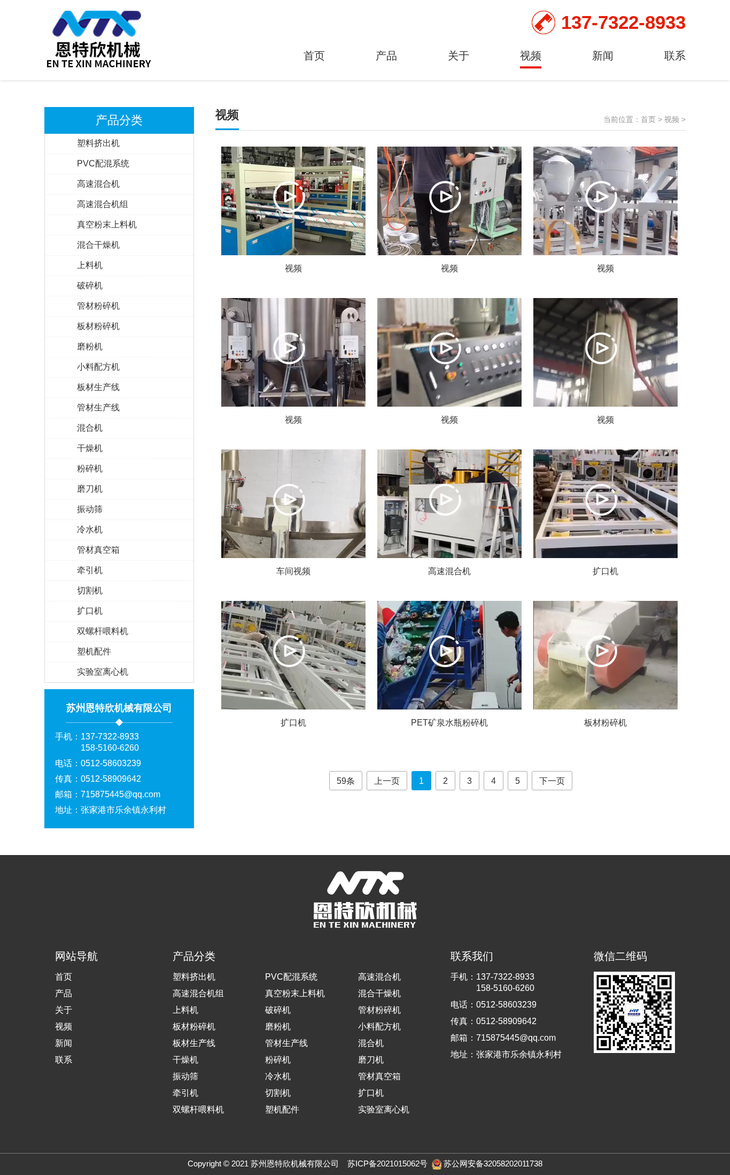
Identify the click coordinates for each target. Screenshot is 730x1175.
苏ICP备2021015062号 (387, 1163)
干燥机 (90, 448)
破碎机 (90, 285)
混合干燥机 (98, 244)
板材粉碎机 (98, 326)
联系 (675, 56)
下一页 (552, 780)
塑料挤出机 (98, 143)
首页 (314, 56)
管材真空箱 (98, 549)
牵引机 (90, 570)
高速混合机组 (102, 204)
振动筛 (90, 509)
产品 (386, 56)
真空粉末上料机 (107, 224)
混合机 (90, 427)
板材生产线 (98, 387)
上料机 (90, 265)
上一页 (387, 780)
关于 (458, 56)
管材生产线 (98, 407)
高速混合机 (98, 183)
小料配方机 (98, 366)
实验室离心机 (102, 671)
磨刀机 (90, 488)
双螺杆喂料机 (102, 631)
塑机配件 (94, 651)
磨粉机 (90, 346)
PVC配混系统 (103, 163)
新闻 (602, 56)
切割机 (90, 590)
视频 (530, 56)
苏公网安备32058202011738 (493, 1163)
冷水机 (90, 529)
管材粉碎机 (98, 305)
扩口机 (90, 610)
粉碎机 (90, 468)
